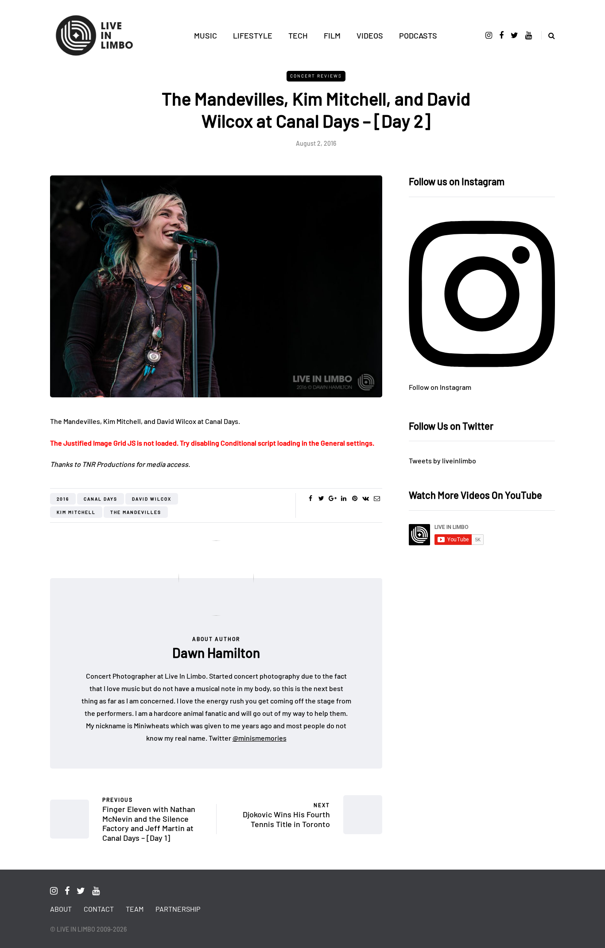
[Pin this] (354, 498)
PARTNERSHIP (177, 909)
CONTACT (99, 909)
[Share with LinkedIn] (343, 498)
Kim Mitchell (76, 512)
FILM (332, 35)
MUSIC (205, 35)
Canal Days (100, 498)
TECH (298, 35)
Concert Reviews (316, 75)
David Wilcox (151, 498)
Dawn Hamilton (216, 652)
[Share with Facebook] (310, 498)
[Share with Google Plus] (332, 498)
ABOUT (61, 909)
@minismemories (260, 738)
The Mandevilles (135, 512)
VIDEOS (370, 35)
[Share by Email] (376, 498)
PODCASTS (418, 35)
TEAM (134, 909)
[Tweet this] (321, 498)
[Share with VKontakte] (365, 498)
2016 (63, 498)
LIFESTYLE (252, 35)
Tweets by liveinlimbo (442, 460)
